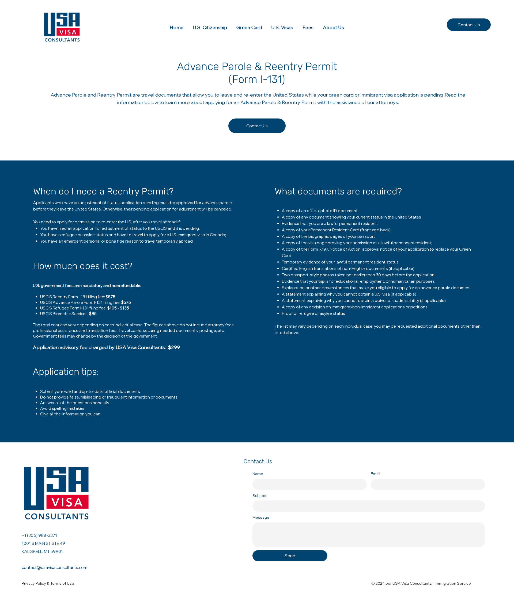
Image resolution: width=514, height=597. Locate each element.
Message (260, 517)
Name (257, 473)
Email (375, 473)
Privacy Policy (34, 583)
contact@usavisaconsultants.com (54, 567)
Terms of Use (62, 583)
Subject (259, 495)
